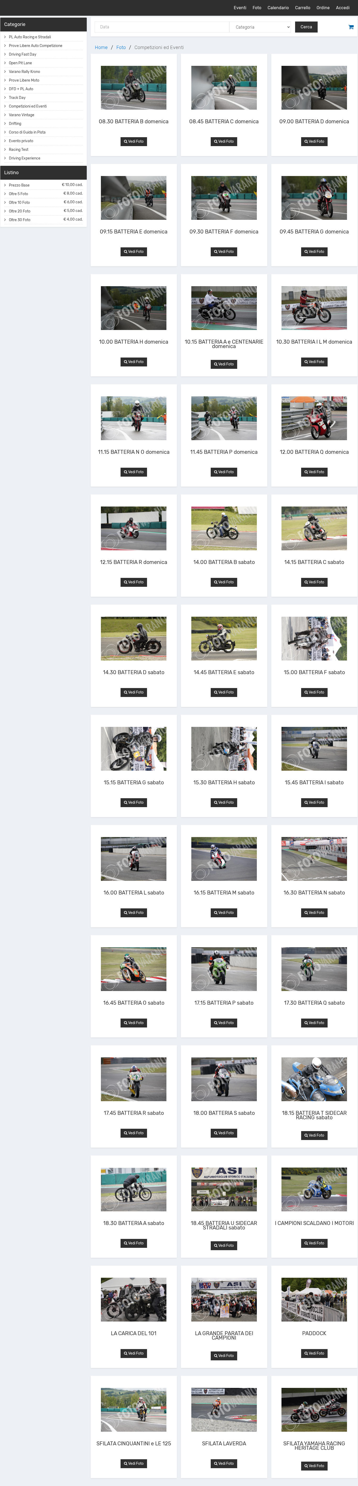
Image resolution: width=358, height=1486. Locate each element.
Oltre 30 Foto (46, 219)
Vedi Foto (135, 141)
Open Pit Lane (20, 63)
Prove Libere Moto (24, 80)
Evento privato (21, 141)
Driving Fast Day (22, 54)
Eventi (240, 7)
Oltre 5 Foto (46, 193)
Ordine (323, 7)
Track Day (17, 97)
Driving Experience (24, 158)
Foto (257, 7)
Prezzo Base (46, 185)
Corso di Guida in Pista (27, 132)
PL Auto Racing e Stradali (30, 37)
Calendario (278, 7)
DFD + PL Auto (21, 89)
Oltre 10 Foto (46, 202)
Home (101, 47)
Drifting (15, 123)
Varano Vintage (21, 115)
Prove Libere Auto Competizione (35, 46)
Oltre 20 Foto (46, 211)
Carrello (302, 7)
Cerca (306, 26)
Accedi (343, 7)
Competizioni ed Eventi (28, 106)
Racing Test (18, 149)
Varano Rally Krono (24, 72)
